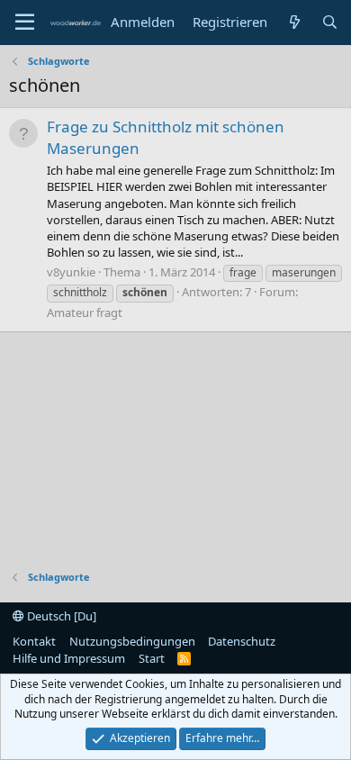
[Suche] (329, 22)
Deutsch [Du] (60, 616)
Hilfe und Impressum (69, 658)
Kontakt (34, 641)
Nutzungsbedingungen (132, 641)
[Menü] (25, 22)
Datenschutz (241, 641)
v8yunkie (71, 272)
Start (152, 658)
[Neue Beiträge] (293, 22)
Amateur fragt (84, 312)
